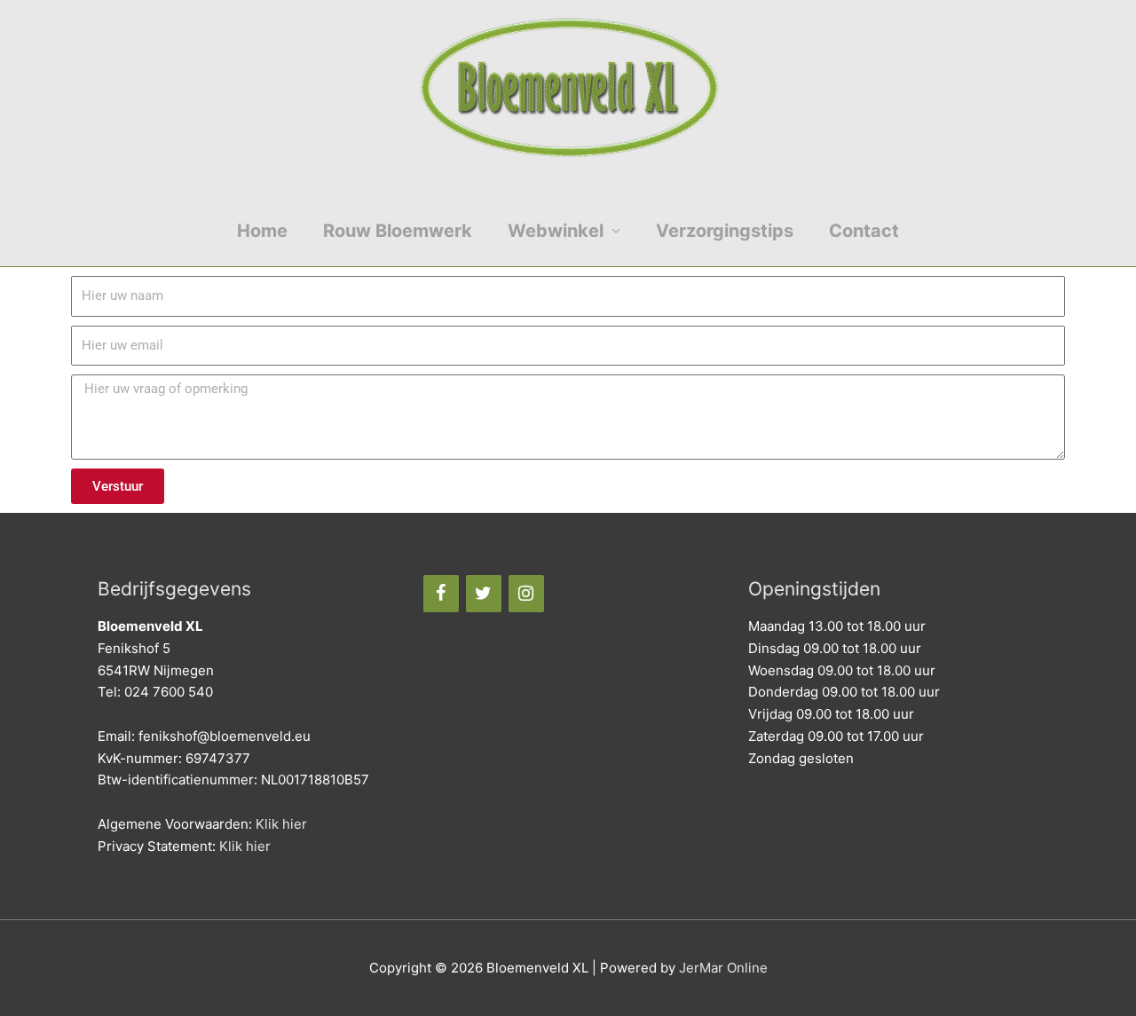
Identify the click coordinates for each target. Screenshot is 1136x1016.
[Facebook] (441, 593)
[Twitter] (483, 593)
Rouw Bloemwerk (397, 230)
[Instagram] (526, 593)
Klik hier (281, 823)
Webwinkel (556, 230)
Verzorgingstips (724, 230)
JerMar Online (723, 967)
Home (262, 230)
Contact (864, 230)
